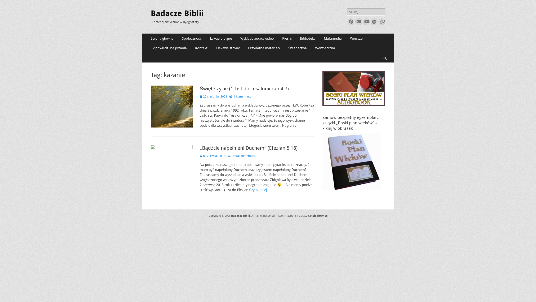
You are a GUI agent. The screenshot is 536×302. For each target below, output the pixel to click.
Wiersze (356, 38)
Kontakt (201, 48)
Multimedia (333, 38)
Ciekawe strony (228, 48)
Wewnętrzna (325, 48)
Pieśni (287, 38)
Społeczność (192, 38)
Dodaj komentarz (243, 156)
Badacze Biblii (177, 13)
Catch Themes (317, 215)
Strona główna (162, 38)
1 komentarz (242, 96)
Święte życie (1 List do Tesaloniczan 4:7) (244, 89)
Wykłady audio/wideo (257, 38)
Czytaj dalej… (259, 189)
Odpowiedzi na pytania (169, 48)
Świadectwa (297, 48)
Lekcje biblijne (221, 38)
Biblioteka (308, 38)
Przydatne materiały (264, 48)
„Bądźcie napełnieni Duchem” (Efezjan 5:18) (249, 148)
